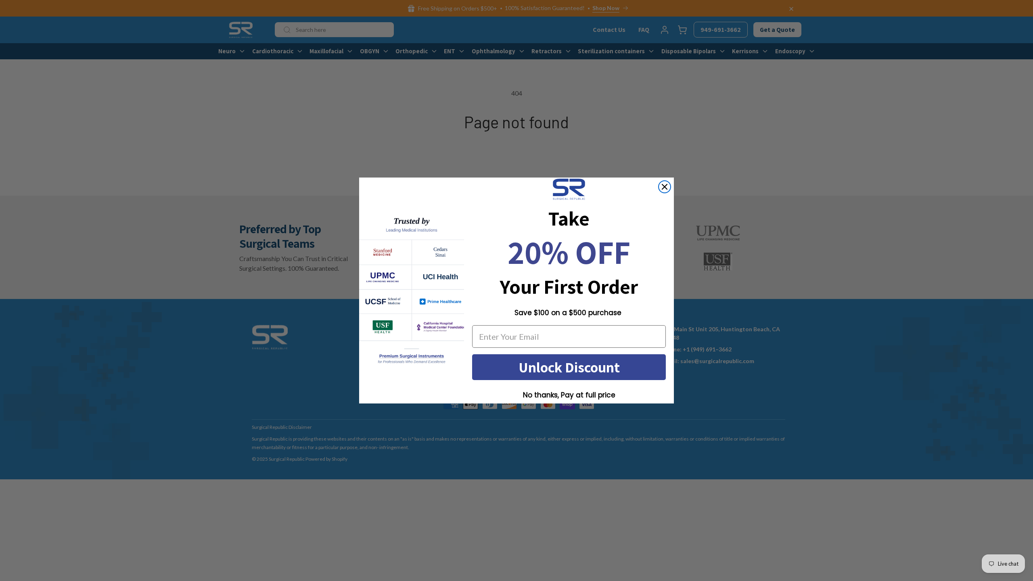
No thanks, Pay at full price (569, 395)
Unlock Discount (569, 366)
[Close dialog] (665, 187)
